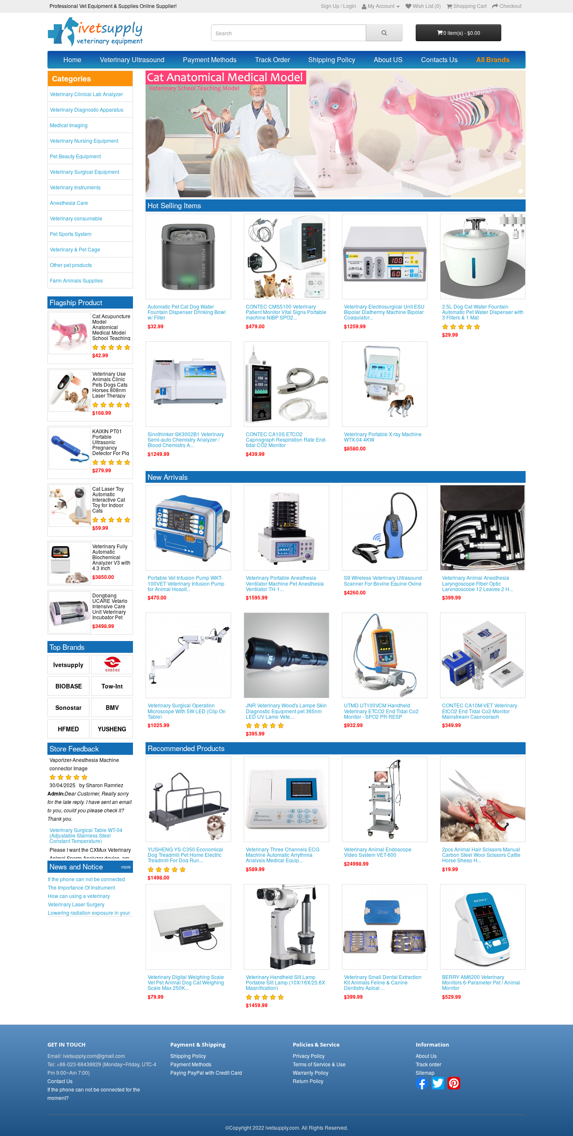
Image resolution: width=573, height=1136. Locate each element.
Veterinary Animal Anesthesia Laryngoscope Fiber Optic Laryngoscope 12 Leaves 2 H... (477, 583)
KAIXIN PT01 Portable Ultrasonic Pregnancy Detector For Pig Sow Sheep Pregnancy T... (110, 447)
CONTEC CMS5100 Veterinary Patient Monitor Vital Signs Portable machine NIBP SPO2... (286, 312)
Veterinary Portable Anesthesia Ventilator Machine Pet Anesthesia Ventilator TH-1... (285, 583)
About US (388, 59)
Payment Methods (210, 59)
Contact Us (60, 1080)
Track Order (272, 59)
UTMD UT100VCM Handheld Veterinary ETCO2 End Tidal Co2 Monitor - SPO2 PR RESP (381, 710)
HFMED (68, 729)
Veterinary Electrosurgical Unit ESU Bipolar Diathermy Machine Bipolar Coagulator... (384, 312)
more (126, 867)
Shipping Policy (331, 59)
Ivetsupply (68, 664)
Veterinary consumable (76, 218)
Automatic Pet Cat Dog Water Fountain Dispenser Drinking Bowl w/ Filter (187, 312)
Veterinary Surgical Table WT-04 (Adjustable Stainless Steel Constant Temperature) (85, 819)
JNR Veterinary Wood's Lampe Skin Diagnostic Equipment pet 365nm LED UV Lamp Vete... (286, 710)
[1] (520, 191)
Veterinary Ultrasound (132, 59)
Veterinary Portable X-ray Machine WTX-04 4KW (383, 436)
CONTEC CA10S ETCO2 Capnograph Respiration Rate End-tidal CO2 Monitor (286, 439)
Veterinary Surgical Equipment (84, 171)
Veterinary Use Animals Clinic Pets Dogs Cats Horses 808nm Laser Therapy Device (110, 387)
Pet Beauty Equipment (75, 156)
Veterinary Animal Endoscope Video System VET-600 (378, 851)
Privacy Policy (309, 1055)
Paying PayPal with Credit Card (206, 1072)
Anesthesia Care (69, 202)
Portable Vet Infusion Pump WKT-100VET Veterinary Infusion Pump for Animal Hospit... (186, 583)
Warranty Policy (310, 1072)
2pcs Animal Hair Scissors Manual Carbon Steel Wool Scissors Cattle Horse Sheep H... (481, 854)
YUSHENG (112, 729)
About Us (426, 1055)
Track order (428, 1064)
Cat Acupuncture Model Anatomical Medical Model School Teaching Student (111, 329)
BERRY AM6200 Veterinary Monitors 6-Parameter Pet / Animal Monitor (481, 982)
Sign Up (330, 5)
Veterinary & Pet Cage (75, 249)
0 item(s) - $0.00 (461, 32)
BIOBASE (68, 686)
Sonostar (68, 707)
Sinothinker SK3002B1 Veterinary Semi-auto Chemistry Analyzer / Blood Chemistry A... (186, 439)
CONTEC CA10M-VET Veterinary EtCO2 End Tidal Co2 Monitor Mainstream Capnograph (479, 710)
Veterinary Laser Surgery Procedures (76, 904)
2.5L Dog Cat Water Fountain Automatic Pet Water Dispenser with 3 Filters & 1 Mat (483, 312)
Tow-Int (112, 686)
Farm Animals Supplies (76, 280)
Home (72, 59)
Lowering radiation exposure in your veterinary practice (89, 912)
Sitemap (425, 1072)
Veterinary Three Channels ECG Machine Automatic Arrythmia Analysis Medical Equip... (282, 854)
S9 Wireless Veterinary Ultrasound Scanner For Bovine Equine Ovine (383, 580)
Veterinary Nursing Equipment (84, 140)
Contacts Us (439, 59)
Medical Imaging (69, 124)
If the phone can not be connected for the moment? (86, 879)
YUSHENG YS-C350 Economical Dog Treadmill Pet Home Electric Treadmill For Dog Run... (185, 854)
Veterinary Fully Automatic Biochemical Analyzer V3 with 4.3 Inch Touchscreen (111, 559)
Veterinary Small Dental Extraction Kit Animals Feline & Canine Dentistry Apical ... (383, 982)
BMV (112, 707)
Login (349, 5)
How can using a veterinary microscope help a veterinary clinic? (89, 896)
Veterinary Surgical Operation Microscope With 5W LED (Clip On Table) (187, 710)
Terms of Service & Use (319, 1064)
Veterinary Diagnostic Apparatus (86, 109)
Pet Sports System (70, 233)
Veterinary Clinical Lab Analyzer (86, 93)
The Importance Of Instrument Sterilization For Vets (81, 887)
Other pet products (71, 264)
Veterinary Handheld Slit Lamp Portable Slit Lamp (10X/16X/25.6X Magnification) (285, 982)
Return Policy (308, 1080)
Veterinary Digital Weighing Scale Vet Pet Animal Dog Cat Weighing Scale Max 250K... (186, 982)
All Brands (493, 59)
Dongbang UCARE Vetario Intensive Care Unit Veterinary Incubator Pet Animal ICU (110, 609)
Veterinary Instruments (75, 187)
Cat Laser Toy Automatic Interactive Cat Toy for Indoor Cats (108, 499)
